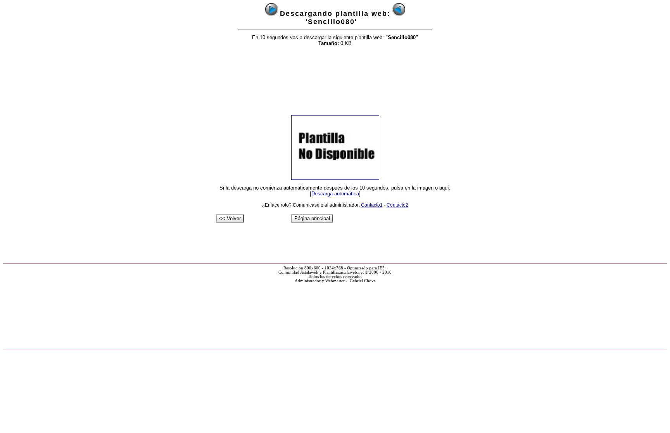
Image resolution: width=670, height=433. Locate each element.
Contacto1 (372, 205)
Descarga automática (335, 194)
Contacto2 (397, 205)
